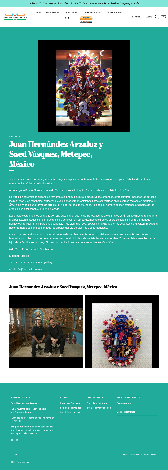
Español (136, 16)
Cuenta (149, 16)
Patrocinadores (71, 12)
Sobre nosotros (115, 12)
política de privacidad (70, 407)
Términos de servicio (149, 455)
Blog (67, 18)
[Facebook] (11, 440)
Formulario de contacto (98, 403)
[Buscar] (157, 17)
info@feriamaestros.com (99, 407)
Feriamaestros (23, 462)
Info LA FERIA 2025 (93, 12)
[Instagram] (17, 440)
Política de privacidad (130, 455)
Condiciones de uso (70, 412)
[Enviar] (156, 412)
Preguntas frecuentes (71, 403)
